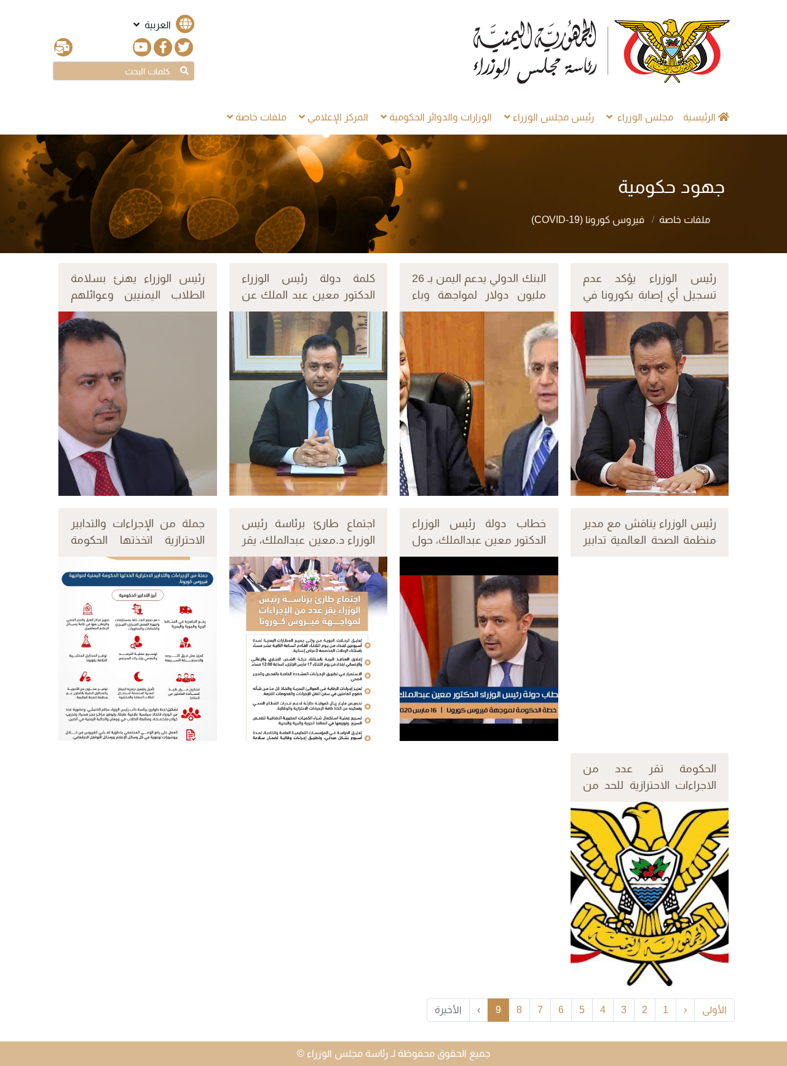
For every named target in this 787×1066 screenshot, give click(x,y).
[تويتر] (183, 47)
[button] (162, 25)
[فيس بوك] (162, 47)
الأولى (714, 1010)
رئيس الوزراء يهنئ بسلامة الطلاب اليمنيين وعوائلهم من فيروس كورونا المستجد (138, 295)
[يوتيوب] (142, 47)
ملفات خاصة (684, 219)
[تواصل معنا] (63, 47)
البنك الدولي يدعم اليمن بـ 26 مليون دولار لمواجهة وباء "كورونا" (479, 295)
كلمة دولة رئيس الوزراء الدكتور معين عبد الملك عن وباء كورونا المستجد (309, 295)
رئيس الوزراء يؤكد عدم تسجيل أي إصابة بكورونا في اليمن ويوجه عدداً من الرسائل (650, 303)
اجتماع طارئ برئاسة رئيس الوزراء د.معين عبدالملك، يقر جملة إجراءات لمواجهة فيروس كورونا (309, 548)
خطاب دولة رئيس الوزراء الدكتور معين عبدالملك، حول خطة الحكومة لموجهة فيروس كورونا (479, 548)
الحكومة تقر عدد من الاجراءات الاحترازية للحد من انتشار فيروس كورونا (650, 785)
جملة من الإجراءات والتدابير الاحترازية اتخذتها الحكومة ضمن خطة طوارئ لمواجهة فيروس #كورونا (138, 548)
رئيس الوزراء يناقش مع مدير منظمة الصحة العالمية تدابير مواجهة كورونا (650, 540)
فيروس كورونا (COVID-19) (589, 219)
